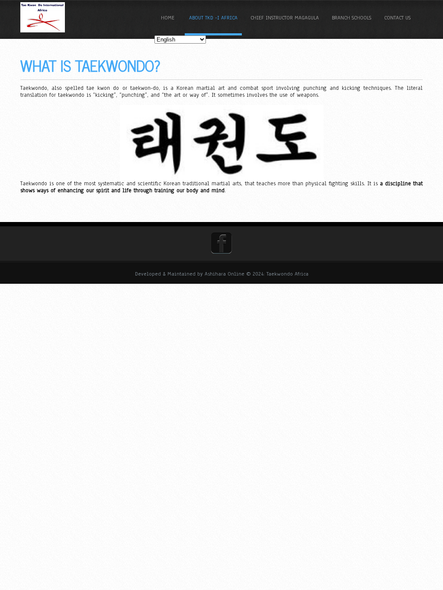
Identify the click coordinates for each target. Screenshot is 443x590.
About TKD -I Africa (213, 17)
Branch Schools (351, 17)
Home (167, 17)
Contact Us (397, 17)
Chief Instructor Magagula (284, 17)
